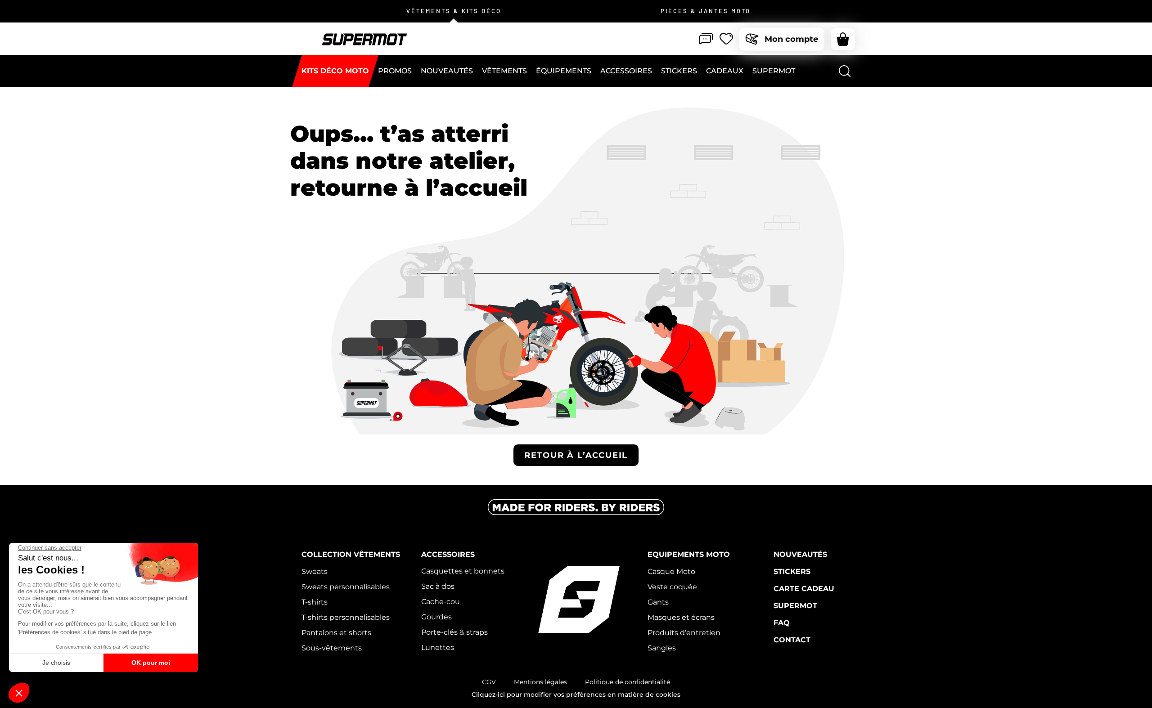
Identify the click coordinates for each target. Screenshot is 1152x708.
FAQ (782, 622)
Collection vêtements (351, 554)
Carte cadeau (804, 588)
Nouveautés (800, 554)
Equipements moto (689, 554)
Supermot (795, 605)
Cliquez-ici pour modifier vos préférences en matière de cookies (576, 694)
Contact (792, 640)
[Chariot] (843, 39)
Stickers (792, 571)
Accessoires (448, 554)
